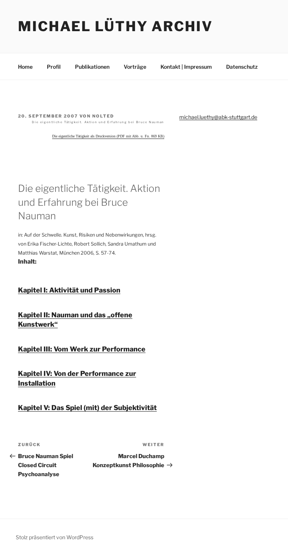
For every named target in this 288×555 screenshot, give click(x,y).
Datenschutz (242, 66)
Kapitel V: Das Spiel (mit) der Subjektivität (87, 408)
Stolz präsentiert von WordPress (54, 537)
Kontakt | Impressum (186, 66)
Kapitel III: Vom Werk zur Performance (82, 349)
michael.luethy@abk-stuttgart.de (218, 117)
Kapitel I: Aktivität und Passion (69, 290)
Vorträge (135, 66)
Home (25, 66)
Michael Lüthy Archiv (115, 26)
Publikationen (92, 66)
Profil (54, 66)
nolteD (103, 116)
